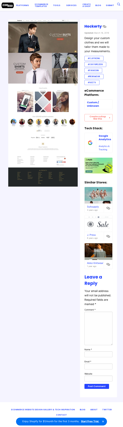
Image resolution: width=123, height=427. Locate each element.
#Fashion (93, 70)
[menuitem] (23, 5)
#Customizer (95, 64)
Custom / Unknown (93, 104)
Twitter (107, 409)
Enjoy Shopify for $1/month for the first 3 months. (60, 421)
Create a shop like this (98, 117)
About (94, 409)
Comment (90, 309)
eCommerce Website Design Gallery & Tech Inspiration (43, 409)
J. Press (91, 234)
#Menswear (94, 76)
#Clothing (94, 58)
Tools (56, 5)
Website (88, 373)
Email (87, 361)
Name (88, 349)
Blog (98, 5)
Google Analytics (105, 137)
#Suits (92, 82)
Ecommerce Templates (41, 5)
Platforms (22, 5)
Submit (110, 5)
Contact (61, 415)
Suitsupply (93, 206)
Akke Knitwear (95, 263)
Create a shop (86, 5)
